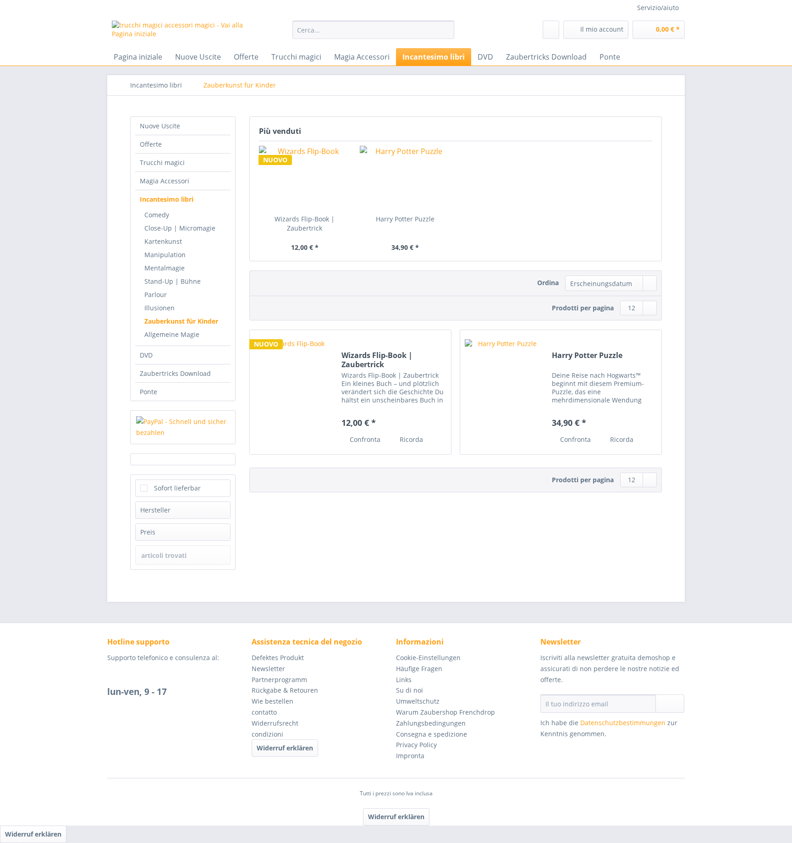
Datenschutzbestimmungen (623, 722)
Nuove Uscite (160, 125)
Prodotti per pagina (583, 307)
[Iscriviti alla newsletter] (669, 703)
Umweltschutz (418, 701)
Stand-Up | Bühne (172, 281)
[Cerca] (445, 30)
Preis (147, 532)
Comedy (156, 214)
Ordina (548, 282)
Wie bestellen (272, 701)
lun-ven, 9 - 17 (137, 692)
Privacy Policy (416, 744)
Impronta (410, 755)
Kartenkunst (163, 241)
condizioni (267, 734)
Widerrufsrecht (275, 723)
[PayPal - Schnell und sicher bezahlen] (183, 427)
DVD (146, 355)
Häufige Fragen (419, 668)
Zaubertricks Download (175, 373)
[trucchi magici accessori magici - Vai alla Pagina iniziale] (181, 32)
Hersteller (155, 510)
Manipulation (165, 254)
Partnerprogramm (279, 679)
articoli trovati (164, 555)
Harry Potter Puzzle (405, 219)
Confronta (364, 439)
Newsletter (268, 668)
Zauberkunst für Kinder (181, 321)
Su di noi (409, 690)
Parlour (155, 294)
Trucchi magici (162, 162)
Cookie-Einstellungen (428, 657)
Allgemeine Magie (171, 334)
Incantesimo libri (166, 199)
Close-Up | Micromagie (179, 228)
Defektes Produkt (278, 657)
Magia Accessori (164, 180)
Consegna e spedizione (431, 734)
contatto (264, 712)
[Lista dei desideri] (551, 30)
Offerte (151, 144)
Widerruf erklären (285, 748)
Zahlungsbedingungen (431, 723)
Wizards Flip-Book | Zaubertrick (305, 223)
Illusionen (159, 307)
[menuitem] (373, 34)
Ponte (148, 391)
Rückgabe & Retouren (285, 690)
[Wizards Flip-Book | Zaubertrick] (305, 178)
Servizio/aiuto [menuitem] (658, 7)
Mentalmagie (164, 268)
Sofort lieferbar (177, 488)
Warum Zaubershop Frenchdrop (445, 712)
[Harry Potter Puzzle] (405, 178)
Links (404, 679)
